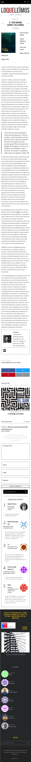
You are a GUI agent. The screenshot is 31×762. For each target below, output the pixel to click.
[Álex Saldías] (4, 699)
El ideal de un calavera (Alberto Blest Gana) (9, 572)
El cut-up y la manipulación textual (11, 507)
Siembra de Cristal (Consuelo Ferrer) (8, 527)
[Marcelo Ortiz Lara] (4, 725)
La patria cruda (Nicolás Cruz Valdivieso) (15, 654)
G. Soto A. (16, 28)
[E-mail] (4, 351)
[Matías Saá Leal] (4, 717)
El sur (18, 212)
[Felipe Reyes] (4, 708)
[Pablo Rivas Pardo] (4, 691)
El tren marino (16, 362)
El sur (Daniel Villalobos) (15, 414)
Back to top (14, 758)
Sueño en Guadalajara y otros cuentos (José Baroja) (13, 589)
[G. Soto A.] (4, 674)
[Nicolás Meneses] (4, 682)
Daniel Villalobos (6, 362)
